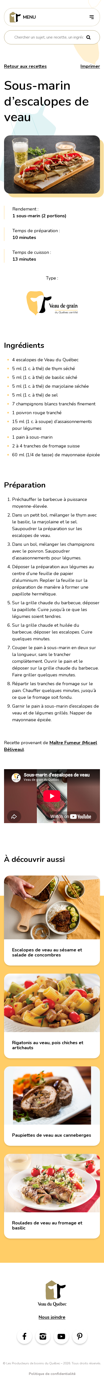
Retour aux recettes (25, 66)
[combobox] (48, 37)
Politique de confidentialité (52, 1373)
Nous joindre (52, 1317)
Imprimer (90, 66)
